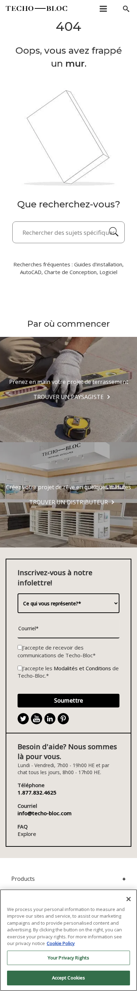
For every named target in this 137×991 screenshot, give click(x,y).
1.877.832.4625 (37, 792)
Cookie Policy (61, 943)
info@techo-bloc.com (45, 813)
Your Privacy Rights (68, 958)
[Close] (128, 899)
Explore (27, 833)
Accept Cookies (68, 978)
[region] (68, 940)
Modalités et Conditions (82, 668)
